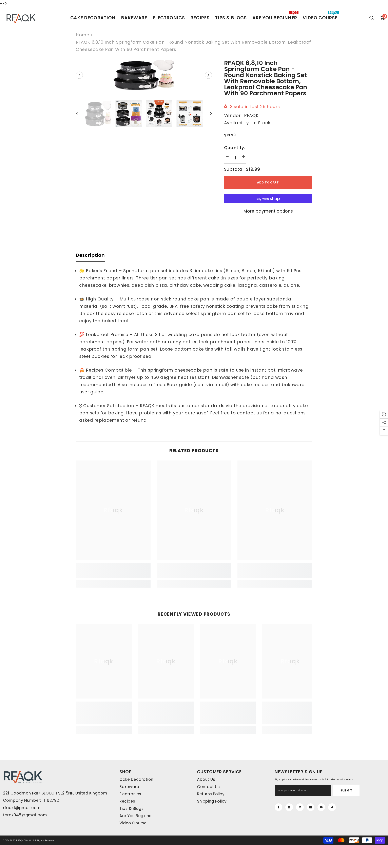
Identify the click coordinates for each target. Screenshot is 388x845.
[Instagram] (289, 807)
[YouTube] (321, 807)
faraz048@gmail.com (25, 815)
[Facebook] (278, 807)
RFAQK (251, 115)
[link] (113, 574)
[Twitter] (332, 807)
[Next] (208, 75)
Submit (346, 790)
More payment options (268, 211)
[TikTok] (310, 807)
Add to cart (268, 182)
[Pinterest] (300, 807)
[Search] (371, 18)
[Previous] (79, 75)
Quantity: (234, 148)
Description (90, 255)
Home (82, 35)
